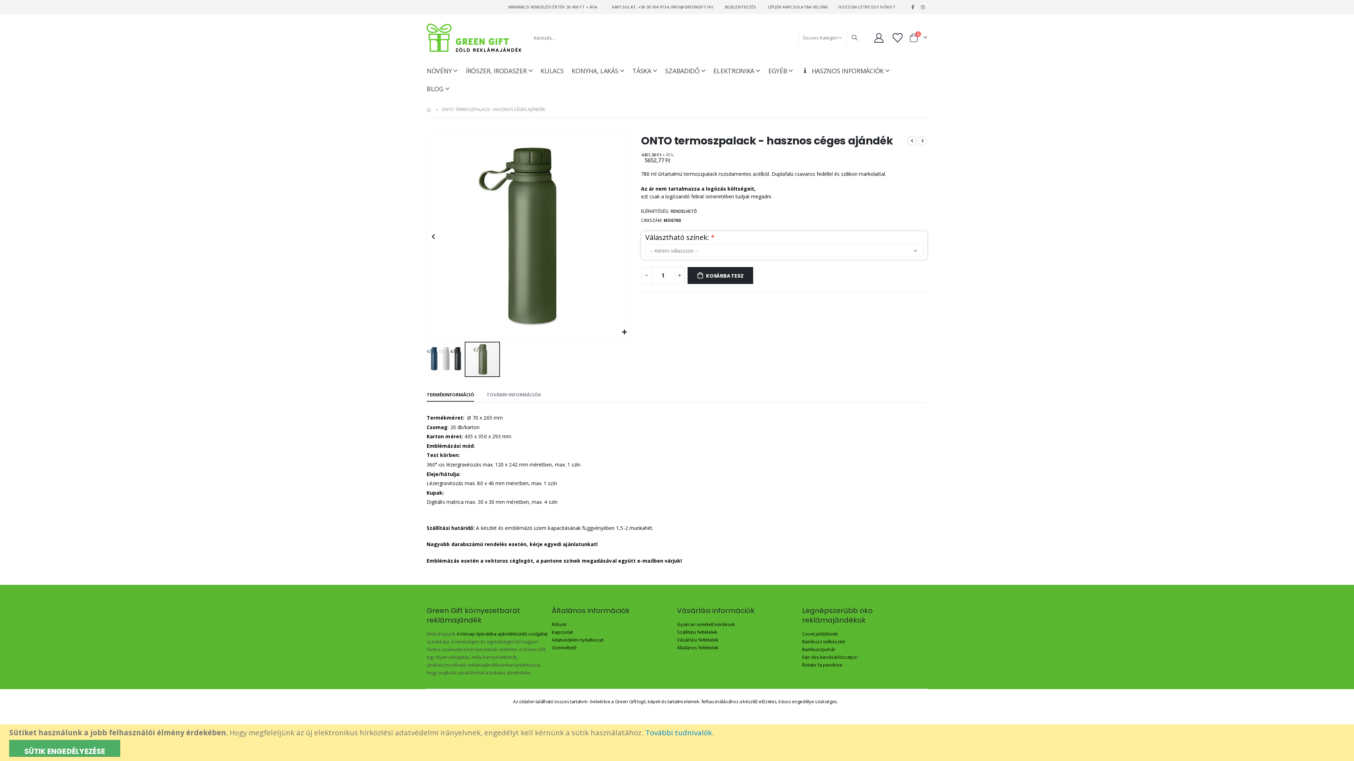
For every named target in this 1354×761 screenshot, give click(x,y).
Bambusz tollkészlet (823, 641)
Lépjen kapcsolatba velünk (798, 7)
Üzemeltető (564, 647)
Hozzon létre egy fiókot (866, 7)
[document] (678, 743)
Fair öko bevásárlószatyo (829, 657)
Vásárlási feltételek (698, 640)
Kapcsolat (562, 632)
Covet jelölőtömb (820, 634)
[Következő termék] (922, 141)
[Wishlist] (898, 38)
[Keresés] (855, 38)
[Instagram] (922, 7)
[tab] (450, 395)
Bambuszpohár (818, 649)
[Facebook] (912, 7)
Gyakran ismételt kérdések (706, 624)
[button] (624, 332)
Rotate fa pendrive (822, 665)
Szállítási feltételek (697, 632)
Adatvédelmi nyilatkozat (577, 640)
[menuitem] (438, 88)
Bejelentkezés (740, 7)
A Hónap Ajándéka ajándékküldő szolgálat (502, 634)
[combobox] (695, 38)
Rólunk (559, 624)
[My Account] (879, 38)
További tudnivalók (678, 732)
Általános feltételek (698, 647)
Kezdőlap (429, 109)
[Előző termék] (912, 141)
